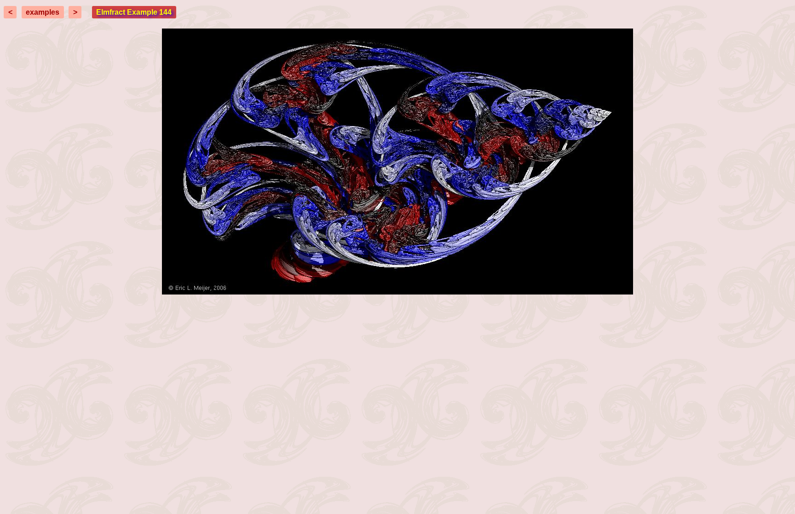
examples (42, 12)
